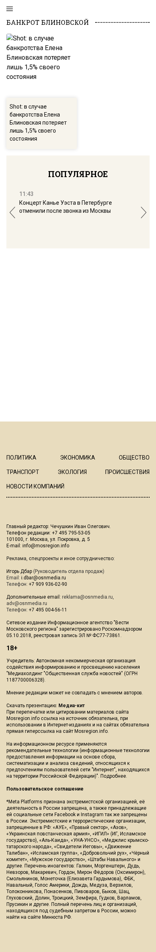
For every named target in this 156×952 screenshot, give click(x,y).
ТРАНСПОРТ (22, 472)
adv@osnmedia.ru (26, 603)
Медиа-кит (71, 705)
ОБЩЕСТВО (134, 457)
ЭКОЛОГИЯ (72, 472)
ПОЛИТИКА (21, 457)
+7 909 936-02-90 (48, 584)
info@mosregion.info (45, 546)
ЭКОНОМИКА (77, 457)
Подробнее (113, 776)
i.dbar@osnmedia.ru (43, 578)
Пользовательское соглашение (45, 789)
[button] (12, 212)
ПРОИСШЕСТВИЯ (127, 472)
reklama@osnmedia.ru (87, 597)
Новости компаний (35, 486)
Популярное (78, 174)
